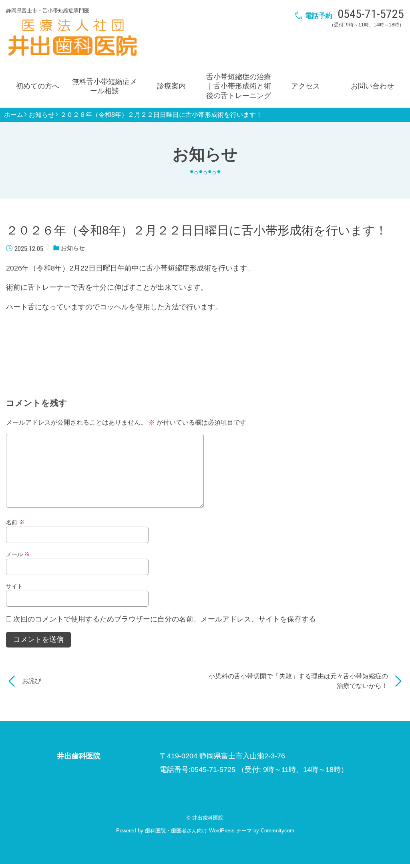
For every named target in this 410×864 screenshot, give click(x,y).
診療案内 (171, 86)
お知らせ (41, 115)
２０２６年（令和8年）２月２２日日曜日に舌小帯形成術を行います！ (161, 115)
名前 (15, 522)
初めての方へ (37, 86)
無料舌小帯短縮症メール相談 (104, 86)
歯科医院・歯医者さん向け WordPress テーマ (198, 831)
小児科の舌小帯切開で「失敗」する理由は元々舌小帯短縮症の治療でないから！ (298, 681)
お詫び (31, 681)
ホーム (13, 115)
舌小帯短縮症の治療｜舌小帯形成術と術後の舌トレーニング (238, 86)
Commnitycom (277, 831)
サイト (14, 586)
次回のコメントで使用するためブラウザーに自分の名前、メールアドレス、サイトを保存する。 (168, 619)
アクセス (305, 86)
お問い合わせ (372, 86)
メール (18, 554)
